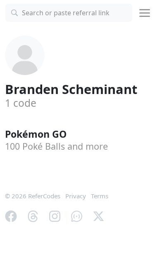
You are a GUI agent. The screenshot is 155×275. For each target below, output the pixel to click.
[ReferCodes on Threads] (33, 216)
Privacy (75, 196)
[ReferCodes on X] (99, 216)
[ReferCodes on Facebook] (11, 216)
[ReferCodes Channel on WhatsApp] (77, 216)
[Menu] (144, 13)
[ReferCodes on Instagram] (55, 216)
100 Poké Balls (56, 146)
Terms (99, 196)
